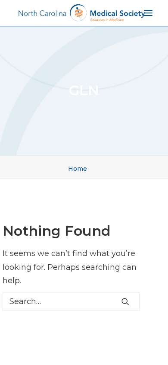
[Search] (71, 301)
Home (77, 169)
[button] (125, 301)
